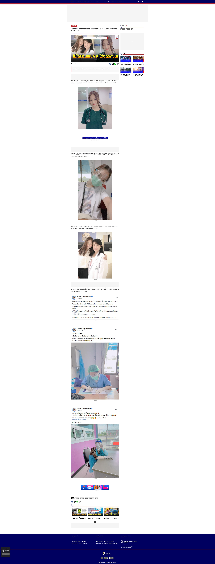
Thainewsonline (75, 543)
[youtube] (127, 29)
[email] (118, 64)
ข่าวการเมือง (105, 539)
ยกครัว (96, 498)
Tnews (80, 543)
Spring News (83, 541)
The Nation (74, 539)
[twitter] (113, 64)
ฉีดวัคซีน (86, 498)
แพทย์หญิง (77, 498)
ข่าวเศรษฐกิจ (98, 543)
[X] (124, 29)
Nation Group (80, 539)
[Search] (140, 1)
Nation (79, 541)
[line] (115, 64)
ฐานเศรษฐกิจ (85, 543)
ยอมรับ (5, 553)
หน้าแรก (72, 33)
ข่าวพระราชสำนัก (99, 539)
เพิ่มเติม (3, 551)
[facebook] (110, 64)
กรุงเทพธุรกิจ (74, 541)
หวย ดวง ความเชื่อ (99, 541)
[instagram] (132, 29)
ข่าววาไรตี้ (106, 541)
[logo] (72, 2)
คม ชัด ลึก (85, 539)
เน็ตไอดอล (82, 498)
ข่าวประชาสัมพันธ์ (105, 543)
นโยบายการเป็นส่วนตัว (113, 543)
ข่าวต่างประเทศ (111, 541)
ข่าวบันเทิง (115, 539)
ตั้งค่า (6, 556)
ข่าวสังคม (76, 33)
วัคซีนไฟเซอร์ (91, 498)
